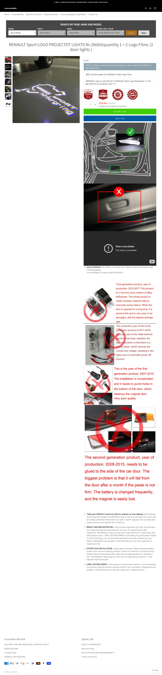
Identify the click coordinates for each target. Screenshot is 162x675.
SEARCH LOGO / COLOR (104, 29)
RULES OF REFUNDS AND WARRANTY (98, 652)
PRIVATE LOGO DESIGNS (14, 656)
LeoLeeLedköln (13, 672)
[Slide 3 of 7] (8, 74)
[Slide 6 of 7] (8, 96)
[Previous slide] (15, 89)
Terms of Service (89, 656)
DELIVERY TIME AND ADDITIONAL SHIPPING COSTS (26, 644)
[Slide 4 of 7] (8, 82)
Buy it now (120, 118)
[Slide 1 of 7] (8, 60)
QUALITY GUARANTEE (91, 644)
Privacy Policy (10, 652)
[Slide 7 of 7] (8, 104)
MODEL (69, 29)
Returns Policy (88, 648)
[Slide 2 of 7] (8, 67)
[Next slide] (77, 89)
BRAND (11, 29)
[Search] (145, 8)
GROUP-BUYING (11, 648)
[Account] (150, 8)
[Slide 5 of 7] (8, 89)
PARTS (40, 29)
